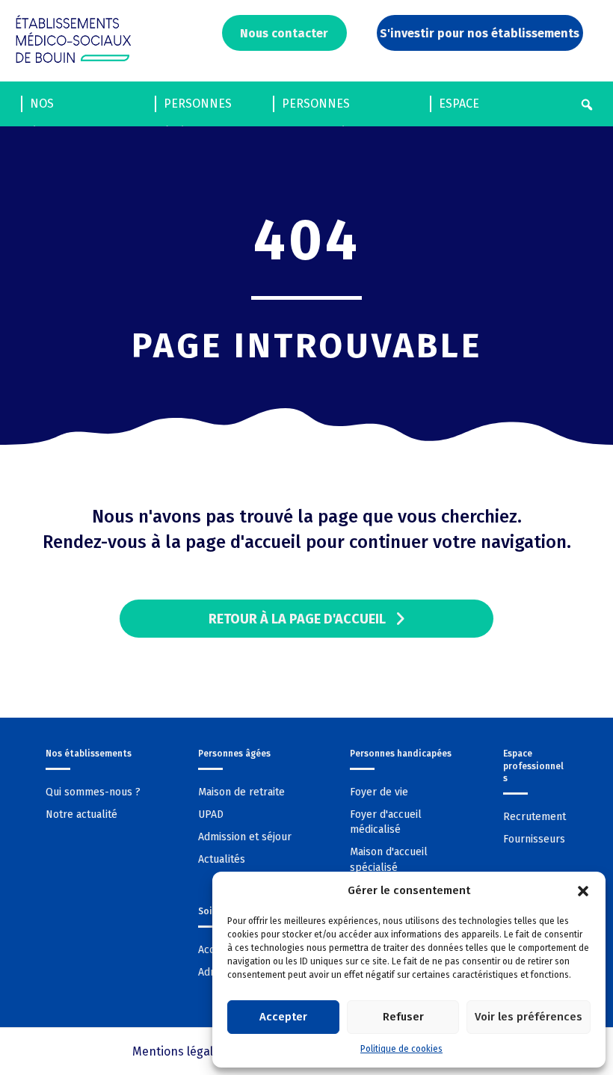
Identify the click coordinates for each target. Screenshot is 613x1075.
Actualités (221, 859)
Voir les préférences (528, 1016)
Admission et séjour (245, 837)
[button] (583, 891)
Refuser (403, 1016)
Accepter (283, 1016)
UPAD (211, 814)
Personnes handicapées (320, 107)
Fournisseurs (534, 839)
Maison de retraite (241, 792)
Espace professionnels (488, 107)
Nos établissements (78, 107)
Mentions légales (179, 1051)
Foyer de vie (379, 792)
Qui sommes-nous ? (93, 792)
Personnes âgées (198, 107)
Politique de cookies (401, 1049)
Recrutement (534, 816)
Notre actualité (81, 814)
